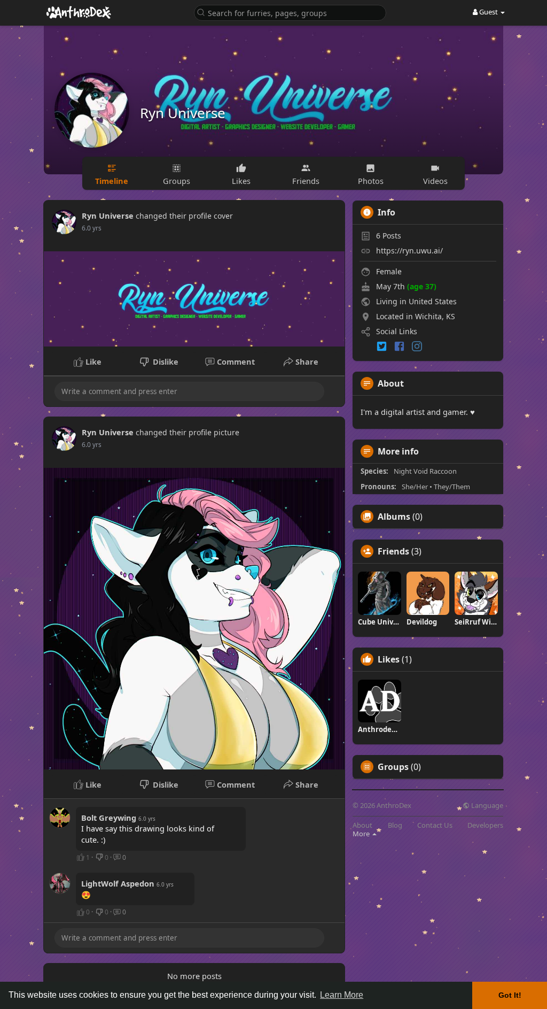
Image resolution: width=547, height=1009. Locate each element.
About (362, 825)
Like (92, 361)
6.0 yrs (91, 228)
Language (486, 805)
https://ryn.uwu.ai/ (409, 250)
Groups (393, 766)
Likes (389, 659)
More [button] (362, 833)
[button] (290, 12)
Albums (394, 516)
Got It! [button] (509, 995)
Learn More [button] (341, 994)
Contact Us (434, 825)
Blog (395, 825)
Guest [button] (488, 12)
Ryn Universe (182, 112)
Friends (393, 551)
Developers (485, 825)
